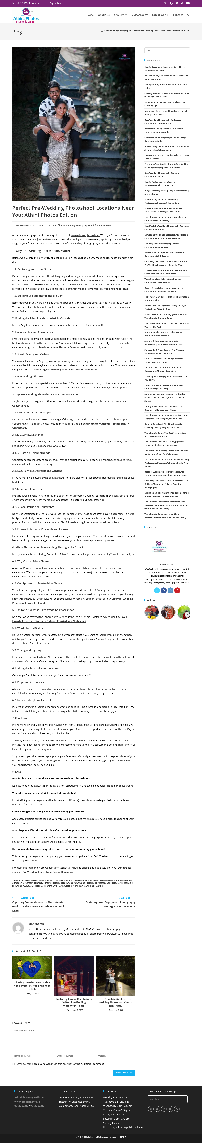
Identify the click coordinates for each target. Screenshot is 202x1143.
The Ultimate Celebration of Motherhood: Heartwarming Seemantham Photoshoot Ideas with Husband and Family (166, 505)
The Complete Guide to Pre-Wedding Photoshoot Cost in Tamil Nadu (115, 1002)
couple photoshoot (63, 880)
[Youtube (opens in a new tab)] (187, 3)
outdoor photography (22, 883)
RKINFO (122, 1137)
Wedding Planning (94, 886)
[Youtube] (170, 1109)
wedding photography (74, 886)
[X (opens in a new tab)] (165, 3)
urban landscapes (55, 886)
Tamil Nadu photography (34, 886)
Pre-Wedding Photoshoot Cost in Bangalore (48, 872)
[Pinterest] (177, 590)
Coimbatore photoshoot (42, 880)
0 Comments (104, 225)
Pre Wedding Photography (75, 225)
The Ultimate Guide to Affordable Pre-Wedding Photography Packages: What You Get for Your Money (166, 463)
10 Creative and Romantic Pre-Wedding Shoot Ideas (98, 288)
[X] (157, 590)
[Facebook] (164, 590)
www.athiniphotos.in (27, 1101)
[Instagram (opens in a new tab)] (182, 3)
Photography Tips (42, 883)
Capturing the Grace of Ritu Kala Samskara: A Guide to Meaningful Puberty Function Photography (166, 484)
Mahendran (22, 225)
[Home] (102, 30)
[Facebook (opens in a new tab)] (171, 3)
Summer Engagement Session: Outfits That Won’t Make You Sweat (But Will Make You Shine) (165, 397)
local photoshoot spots (104, 880)
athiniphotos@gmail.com (29, 1097)
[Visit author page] (18, 928)
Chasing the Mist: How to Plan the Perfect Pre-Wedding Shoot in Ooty (32, 986)
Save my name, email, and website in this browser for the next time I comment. (60, 1063)
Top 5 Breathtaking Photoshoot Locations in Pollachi (92, 522)
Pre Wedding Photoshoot (85, 883)
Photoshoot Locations (62, 883)
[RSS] (177, 1109)
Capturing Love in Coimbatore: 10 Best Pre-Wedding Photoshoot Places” (74, 1002)
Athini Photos (23, 568)
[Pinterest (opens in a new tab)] (176, 3)
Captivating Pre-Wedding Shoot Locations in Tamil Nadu (65, 369)
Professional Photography (110, 883)
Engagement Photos (82, 880)
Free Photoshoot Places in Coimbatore (61, 347)
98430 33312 (37, 1105)
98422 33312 (21, 1105)
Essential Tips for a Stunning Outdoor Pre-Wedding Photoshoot (49, 621)
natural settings (124, 880)
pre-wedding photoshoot (85, 235)
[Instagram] (170, 590)
